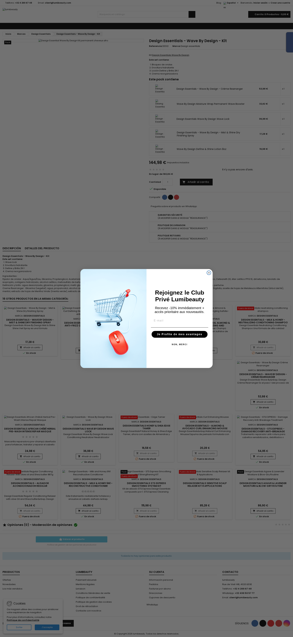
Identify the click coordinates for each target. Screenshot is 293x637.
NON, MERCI (179, 344)
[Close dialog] (209, 273)
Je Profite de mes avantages (179, 334)
